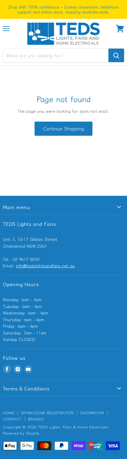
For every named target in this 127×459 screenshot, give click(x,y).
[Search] (116, 55)
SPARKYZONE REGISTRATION (47, 412)
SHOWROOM (92, 412)
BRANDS (36, 419)
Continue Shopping (63, 128)
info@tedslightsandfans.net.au (45, 266)
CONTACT (12, 419)
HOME (8, 412)
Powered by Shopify (21, 433)
